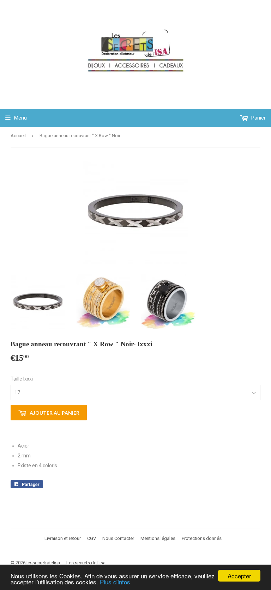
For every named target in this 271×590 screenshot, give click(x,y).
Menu (20, 118)
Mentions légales (157, 538)
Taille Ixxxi (22, 379)
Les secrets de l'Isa (86, 562)
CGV (91, 538)
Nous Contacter (118, 538)
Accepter (239, 575)
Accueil (18, 135)
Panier (258, 118)
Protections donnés (202, 538)
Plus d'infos (115, 581)
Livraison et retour (62, 538)
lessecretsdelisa (43, 562)
